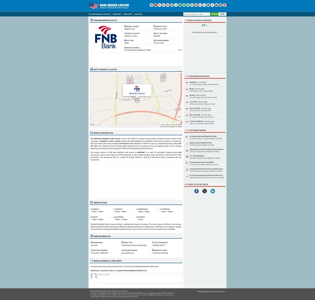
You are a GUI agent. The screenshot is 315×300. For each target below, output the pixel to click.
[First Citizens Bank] (216, 6)
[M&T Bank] (204, 6)
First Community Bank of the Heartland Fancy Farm (209, 175)
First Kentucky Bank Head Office (201, 162)
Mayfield (192, 82)
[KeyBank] (200, 6)
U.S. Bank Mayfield (196, 156)
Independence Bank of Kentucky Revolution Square (209, 149)
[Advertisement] (136, 58)
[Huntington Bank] (192, 6)
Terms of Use (106, 291)
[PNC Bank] (163, 6)
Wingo (191, 89)
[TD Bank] (184, 6)
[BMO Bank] (196, 6)
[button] (136, 99)
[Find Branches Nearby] (224, 6)
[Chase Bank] (151, 6)
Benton (192, 95)
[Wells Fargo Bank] (155, 6)
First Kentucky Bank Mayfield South (203, 136)
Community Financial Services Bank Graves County (209, 169)
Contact (124, 291)
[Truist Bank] (172, 6)
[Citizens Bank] (188, 6)
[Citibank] (212, 6)
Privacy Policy (116, 291)
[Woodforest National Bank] (208, 6)
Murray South (194, 115)
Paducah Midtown (196, 121)
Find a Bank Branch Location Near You (212, 292)
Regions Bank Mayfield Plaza (200, 143)
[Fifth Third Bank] (180, 6)
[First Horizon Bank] (220, 6)
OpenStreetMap (177, 125)
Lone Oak (193, 102)
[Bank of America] (159, 6)
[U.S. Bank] (168, 6)
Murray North (194, 108)
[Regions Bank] (176, 6)
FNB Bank (94, 245)
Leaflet (163, 125)
